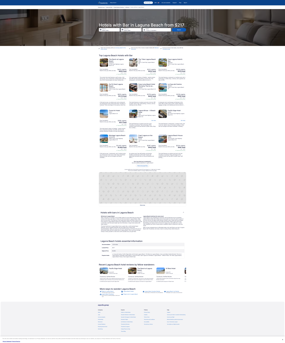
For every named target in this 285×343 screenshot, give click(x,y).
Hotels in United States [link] (125, 312)
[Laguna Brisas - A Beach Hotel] (142, 121)
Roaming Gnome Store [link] (102, 326)
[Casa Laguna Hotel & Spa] (172, 70)
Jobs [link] (99, 314)
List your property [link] (101, 317)
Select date (105, 30)
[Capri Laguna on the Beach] (142, 146)
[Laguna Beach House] (172, 146)
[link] (110, 292)
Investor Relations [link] (101, 324)
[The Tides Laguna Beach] (142, 70)
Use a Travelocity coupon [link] (172, 321)
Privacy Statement (7, 341)
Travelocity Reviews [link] (125, 324)
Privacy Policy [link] (147, 312)
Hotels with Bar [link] (109, 7)
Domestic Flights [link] (124, 319)
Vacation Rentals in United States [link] (128, 314)
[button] (142, 213)
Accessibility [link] (146, 321)
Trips (180, 2)
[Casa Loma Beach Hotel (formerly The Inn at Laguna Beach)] (142, 95)
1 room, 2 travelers (151, 30)
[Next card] (184, 275)
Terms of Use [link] (146, 317)
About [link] (99, 312)
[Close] (282, 339)
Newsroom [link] (100, 321)
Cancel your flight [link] (170, 317)
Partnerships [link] (100, 319)
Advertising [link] (100, 328)
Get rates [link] (153, 120)
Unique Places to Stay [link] (125, 328)
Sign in (185, 2)
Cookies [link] (145, 314)
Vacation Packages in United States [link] (128, 317)
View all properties (142, 165)
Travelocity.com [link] (101, 7)
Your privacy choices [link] (148, 324)
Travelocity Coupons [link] (125, 326)
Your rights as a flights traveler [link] (173, 324)
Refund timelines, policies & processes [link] (175, 319)
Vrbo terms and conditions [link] (149, 319)
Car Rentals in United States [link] (127, 321)
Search (179, 30)
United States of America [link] (119, 7)
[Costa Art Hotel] (113, 121)
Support (175, 2)
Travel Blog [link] (123, 331)
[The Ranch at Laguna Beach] (113, 70)
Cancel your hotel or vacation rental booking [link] (176, 314)
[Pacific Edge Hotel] (172, 121)
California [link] (127, 7)
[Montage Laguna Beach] (113, 146)
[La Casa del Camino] (172, 95)
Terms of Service (16, 341)
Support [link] (168, 312)
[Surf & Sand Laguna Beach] (113, 95)
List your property (166, 2)
